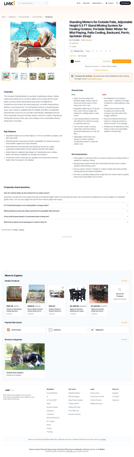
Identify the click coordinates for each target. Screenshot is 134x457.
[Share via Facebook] (101, 51)
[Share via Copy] (97, 51)
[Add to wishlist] (20, 287)
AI (79, 3)
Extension (86, 3)
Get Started (125, 3)
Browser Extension (75, 414)
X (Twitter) (115, 396)
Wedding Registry (74, 393)
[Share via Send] (93, 51)
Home (3, 17)
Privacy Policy (94, 393)
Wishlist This (78, 51)
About (49, 425)
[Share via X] (106, 51)
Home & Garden (24, 17)
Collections (50, 414)
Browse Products (52, 407)
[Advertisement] (60, 252)
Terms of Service (96, 400)
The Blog (50, 432)
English (15, 230)
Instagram (115, 393)
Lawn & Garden (37, 17)
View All (125, 281)
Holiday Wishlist (74, 403)
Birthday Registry (74, 396)
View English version (95, 79)
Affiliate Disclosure (96, 403)
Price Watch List (74, 410)
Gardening (74, 43)
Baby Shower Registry (76, 400)
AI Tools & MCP (52, 400)
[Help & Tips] (117, 3)
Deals (48, 403)
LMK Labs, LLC (71, 451)
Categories (12, 17)
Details (104, 439)
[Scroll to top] (129, 453)
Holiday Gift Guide (74, 407)
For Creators (51, 421)
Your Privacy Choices (97, 396)
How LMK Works (52, 393)
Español (21, 230)
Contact (49, 428)
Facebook (115, 400)
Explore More (96, 3)
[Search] (46, 3)
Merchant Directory (53, 418)
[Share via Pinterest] (110, 51)
